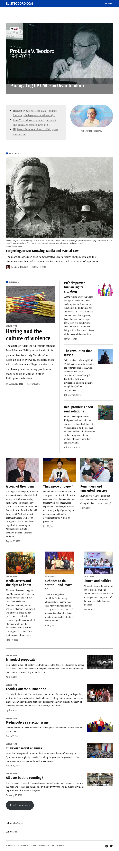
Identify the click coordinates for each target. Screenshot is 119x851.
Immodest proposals (20, 660)
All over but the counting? (24, 778)
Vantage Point (11, 326)
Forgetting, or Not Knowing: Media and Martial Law (42, 251)
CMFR (15, 831)
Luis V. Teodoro (21, 267)
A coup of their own (20, 486)
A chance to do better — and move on (58, 585)
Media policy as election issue (27, 722)
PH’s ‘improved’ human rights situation (75, 287)
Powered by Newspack (40, 845)
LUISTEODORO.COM (19, 3)
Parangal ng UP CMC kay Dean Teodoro (47, 85)
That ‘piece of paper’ (58, 486)
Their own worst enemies (24, 748)
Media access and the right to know (18, 583)
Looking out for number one (26, 689)
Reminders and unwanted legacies (93, 488)
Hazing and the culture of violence (28, 335)
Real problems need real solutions (78, 409)
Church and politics (97, 581)
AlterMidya (17, 823)
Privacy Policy (58, 845)
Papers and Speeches (14, 247)
